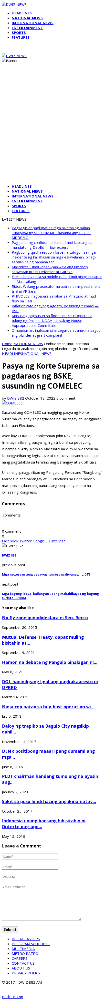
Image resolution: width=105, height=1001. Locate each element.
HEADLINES (22, 12)
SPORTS (19, 32)
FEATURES (21, 37)
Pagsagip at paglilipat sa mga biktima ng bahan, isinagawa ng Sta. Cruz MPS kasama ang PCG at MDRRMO (51, 232)
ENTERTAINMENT (27, 27)
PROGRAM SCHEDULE (31, 943)
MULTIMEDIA (23, 948)
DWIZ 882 (15, 398)
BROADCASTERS (26, 938)
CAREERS (19, 958)
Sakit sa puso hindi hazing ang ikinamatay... (49, 801)
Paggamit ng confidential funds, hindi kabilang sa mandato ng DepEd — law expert (52, 245)
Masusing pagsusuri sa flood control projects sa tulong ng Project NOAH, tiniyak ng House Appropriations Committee (52, 320)
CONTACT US (23, 963)
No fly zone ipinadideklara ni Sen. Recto (45, 617)
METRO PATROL (26, 953)
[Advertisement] (52, 127)
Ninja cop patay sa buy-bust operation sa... (48, 707)
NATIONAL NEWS (27, 17)
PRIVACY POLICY (26, 972)
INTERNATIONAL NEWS (32, 22)
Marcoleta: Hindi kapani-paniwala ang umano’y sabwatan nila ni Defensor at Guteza (50, 269)
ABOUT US (21, 968)
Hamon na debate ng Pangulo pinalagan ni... (49, 662)
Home (7, 343)
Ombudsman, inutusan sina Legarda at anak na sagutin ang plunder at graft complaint (57, 333)
